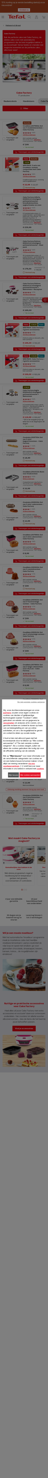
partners (7, 713)
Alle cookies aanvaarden (30, 775)
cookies (40, 768)
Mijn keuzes (13, 775)
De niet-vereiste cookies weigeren (31, 702)
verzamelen (8, 723)
